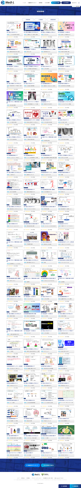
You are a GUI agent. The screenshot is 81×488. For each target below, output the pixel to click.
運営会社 (23, 478)
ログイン (75, 2)
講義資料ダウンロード (32, 2)
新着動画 (28, 19)
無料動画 (40, 2)
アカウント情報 (56, 2)
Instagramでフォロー (60, 478)
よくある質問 (47, 2)
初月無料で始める (49, 465)
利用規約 (28, 478)
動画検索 (76, 486)
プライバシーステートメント (36, 478)
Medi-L (42, 483)
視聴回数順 (53, 19)
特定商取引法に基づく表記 (48, 478)
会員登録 (66, 2)
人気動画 (40, 19)
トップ (25, 2)
